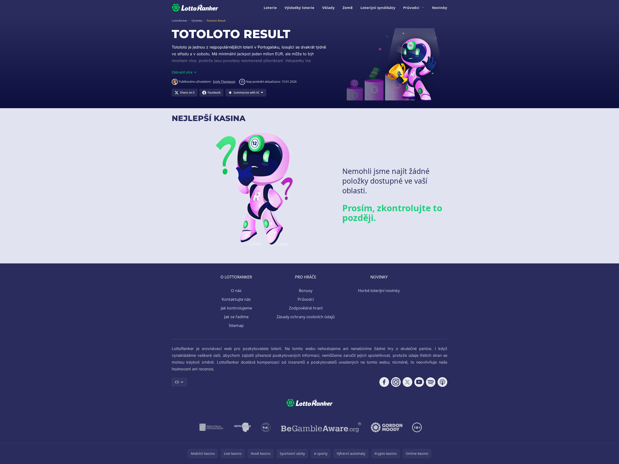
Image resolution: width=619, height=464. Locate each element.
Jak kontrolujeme (236, 308)
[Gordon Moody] (386, 427)
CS (177, 382)
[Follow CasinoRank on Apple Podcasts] (442, 382)
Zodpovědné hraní (306, 308)
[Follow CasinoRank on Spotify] (431, 382)
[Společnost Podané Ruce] (266, 427)
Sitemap (236, 325)
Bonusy (305, 290)
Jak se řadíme (236, 316)
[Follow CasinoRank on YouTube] (419, 382)
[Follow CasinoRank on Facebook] (384, 382)
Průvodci (411, 7)
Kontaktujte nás (236, 299)
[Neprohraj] (242, 427)
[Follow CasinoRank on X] (407, 382)
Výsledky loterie (299, 7)
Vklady (328, 7)
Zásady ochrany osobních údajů (306, 316)
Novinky (439, 7)
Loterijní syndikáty (377, 7)
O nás (236, 290)
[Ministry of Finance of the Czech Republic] (210, 427)
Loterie (270, 7)
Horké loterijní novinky (379, 290)
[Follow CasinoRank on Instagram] (396, 382)
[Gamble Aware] (321, 427)
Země (347, 7)
